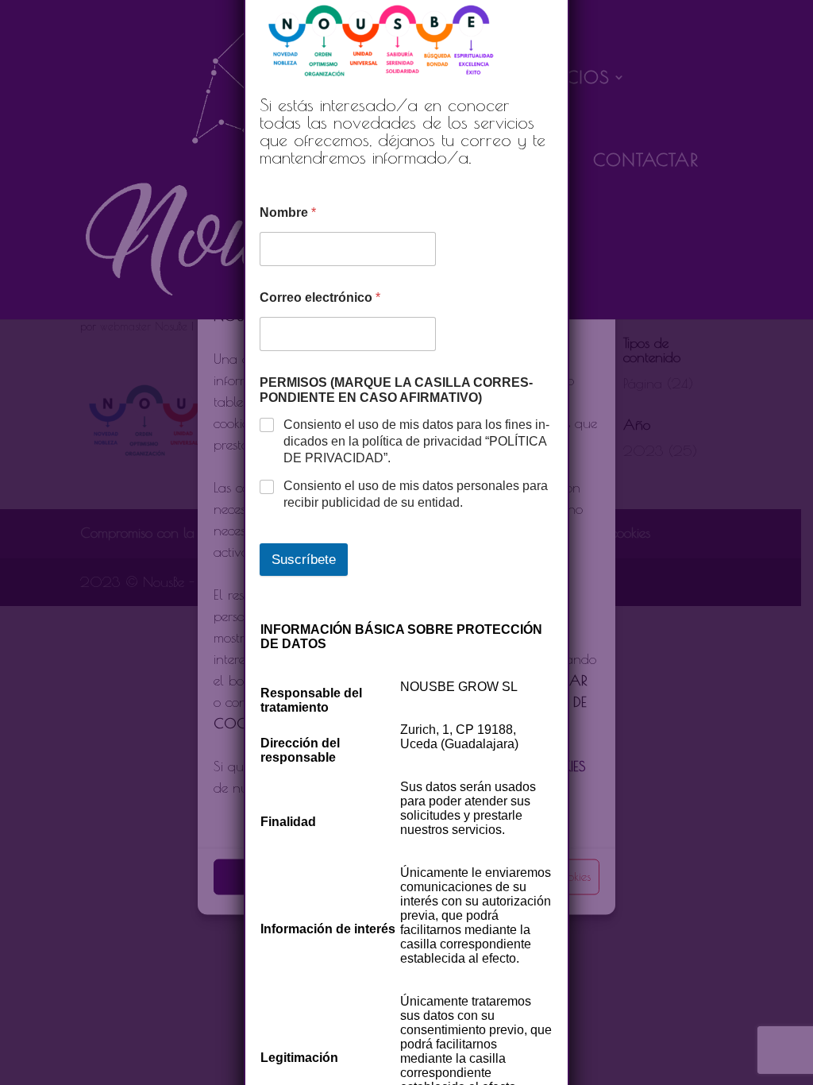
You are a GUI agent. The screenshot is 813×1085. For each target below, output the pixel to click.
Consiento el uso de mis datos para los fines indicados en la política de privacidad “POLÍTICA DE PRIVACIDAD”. (416, 441)
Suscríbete (304, 559)
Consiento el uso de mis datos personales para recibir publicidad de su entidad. (415, 494)
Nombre (288, 212)
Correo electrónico (320, 297)
